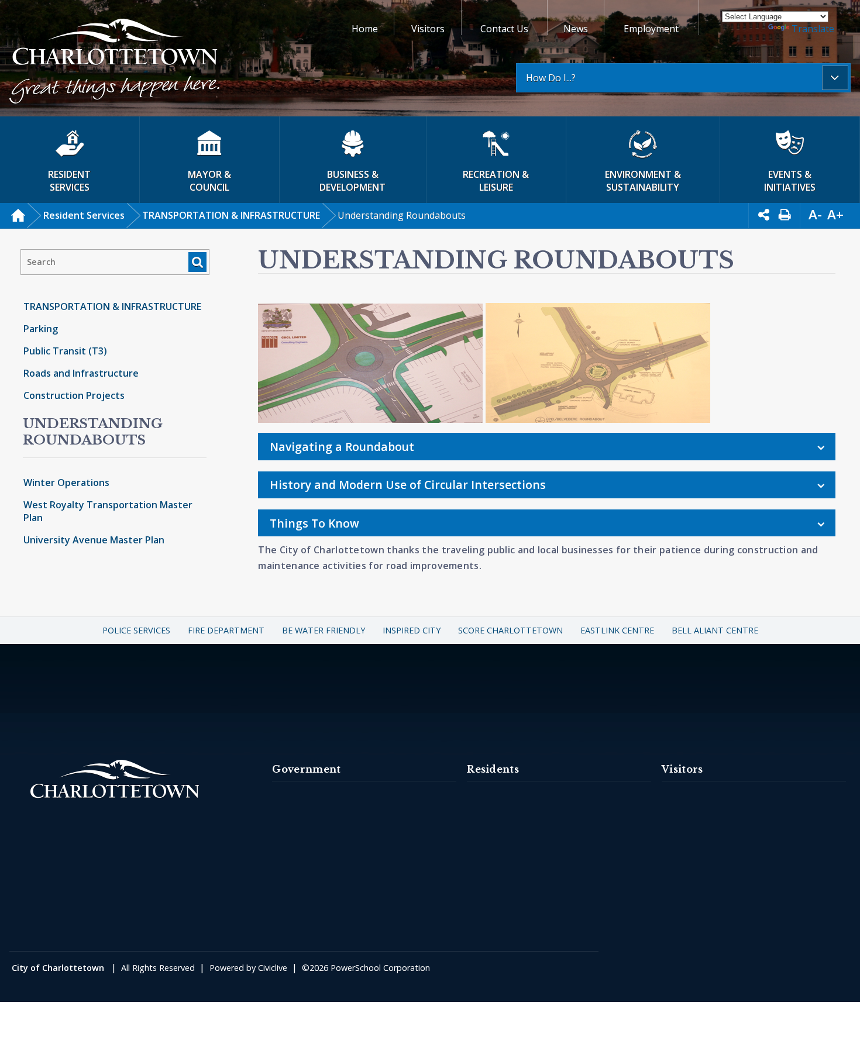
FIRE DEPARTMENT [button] (226, 630)
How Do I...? (551, 77)
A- (815, 214)
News (575, 28)
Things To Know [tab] (314, 523)
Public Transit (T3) (65, 351)
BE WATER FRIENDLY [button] (323, 630)
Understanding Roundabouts (93, 431)
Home (365, 28)
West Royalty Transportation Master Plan (107, 511)
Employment (651, 28)
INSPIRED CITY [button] (412, 630)
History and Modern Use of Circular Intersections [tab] (408, 484)
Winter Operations (66, 482)
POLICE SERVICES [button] (136, 630)
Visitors (428, 28)
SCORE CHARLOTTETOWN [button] (510, 630)
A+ (835, 214)
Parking (40, 328)
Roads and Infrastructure (81, 373)
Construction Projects (74, 395)
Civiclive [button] (272, 967)
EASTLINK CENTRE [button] (617, 630)
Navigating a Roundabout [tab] (342, 446)
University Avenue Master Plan (93, 539)
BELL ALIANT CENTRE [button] (715, 630)
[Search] (197, 261)
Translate (813, 28)
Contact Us (504, 28)
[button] (114, 63)
